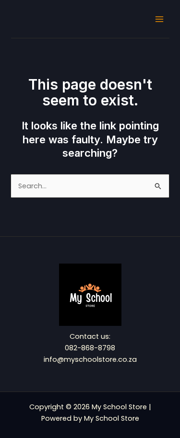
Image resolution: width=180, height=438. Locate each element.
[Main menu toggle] (159, 19)
